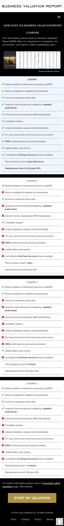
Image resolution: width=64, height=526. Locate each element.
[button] (59, 17)
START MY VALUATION (32, 498)
